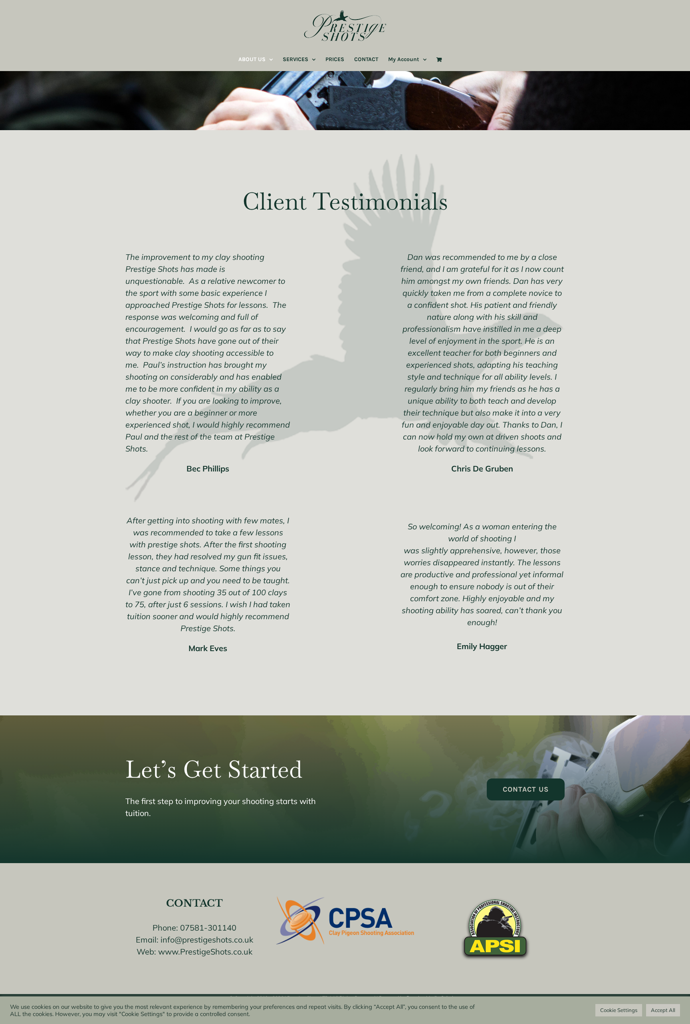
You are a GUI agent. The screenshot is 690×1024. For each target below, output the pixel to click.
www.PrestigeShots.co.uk (205, 952)
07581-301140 (208, 928)
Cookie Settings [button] (618, 1010)
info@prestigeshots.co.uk (207, 940)
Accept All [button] (663, 1010)
